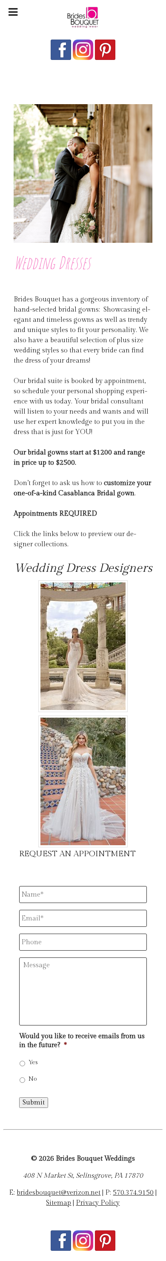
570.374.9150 (133, 1193)
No (33, 1079)
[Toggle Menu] (13, 12)
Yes (33, 1062)
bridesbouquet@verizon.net (58, 1193)
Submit (34, 1103)
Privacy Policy (98, 1203)
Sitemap (58, 1203)
